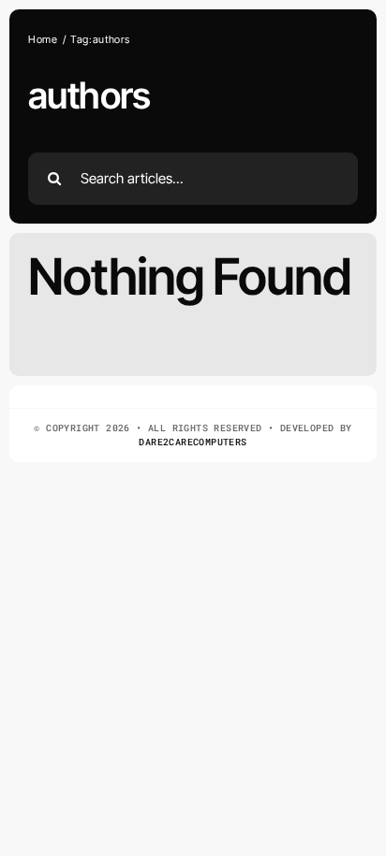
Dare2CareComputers (192, 442)
